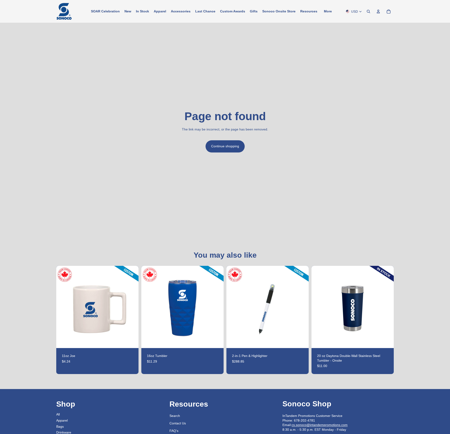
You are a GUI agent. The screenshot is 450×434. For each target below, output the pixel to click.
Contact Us (177, 423)
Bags (60, 426)
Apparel (62, 420)
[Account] (378, 11)
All (58, 414)
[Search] (368, 11)
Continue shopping (225, 146)
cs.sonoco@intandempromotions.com (320, 425)
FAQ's (173, 431)
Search (174, 416)
